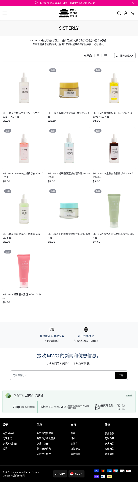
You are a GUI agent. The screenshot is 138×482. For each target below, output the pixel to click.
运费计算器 (42, 443)
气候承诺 (7, 438)
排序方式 (125, 55)
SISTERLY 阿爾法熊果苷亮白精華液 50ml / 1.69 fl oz (21, 114)
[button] (5, 13)
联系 (5, 448)
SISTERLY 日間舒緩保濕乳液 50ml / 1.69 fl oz (69, 235)
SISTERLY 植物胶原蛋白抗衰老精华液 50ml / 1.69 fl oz (112, 114)
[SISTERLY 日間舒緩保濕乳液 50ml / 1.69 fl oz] (69, 209)
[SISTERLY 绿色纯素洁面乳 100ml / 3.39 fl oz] (114, 209)
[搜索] (119, 13)
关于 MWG (8, 433)
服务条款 (109, 433)
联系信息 (109, 453)
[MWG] (68, 13)
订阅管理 (75, 448)
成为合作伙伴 (44, 453)
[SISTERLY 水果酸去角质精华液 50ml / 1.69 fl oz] (114, 148)
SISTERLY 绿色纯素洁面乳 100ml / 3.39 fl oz (113, 235)
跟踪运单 (75, 453)
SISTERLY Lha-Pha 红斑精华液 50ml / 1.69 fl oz (23, 175)
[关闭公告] (132, 3)
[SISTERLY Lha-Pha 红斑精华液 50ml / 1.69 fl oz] (24, 148)
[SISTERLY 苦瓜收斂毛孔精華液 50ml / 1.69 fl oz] (24, 209)
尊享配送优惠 (44, 448)
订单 (73, 438)
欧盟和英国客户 (45, 433)
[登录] (126, 13)
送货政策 (109, 443)
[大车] (132, 13)
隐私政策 (109, 438)
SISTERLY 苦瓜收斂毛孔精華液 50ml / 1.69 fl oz (23, 235)
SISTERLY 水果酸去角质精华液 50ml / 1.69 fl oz (113, 175)
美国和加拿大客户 (46, 438)
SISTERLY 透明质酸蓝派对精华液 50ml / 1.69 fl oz (69, 175)
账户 (73, 433)
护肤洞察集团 (10, 443)
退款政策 (109, 448)
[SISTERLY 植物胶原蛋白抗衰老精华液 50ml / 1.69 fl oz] (114, 88)
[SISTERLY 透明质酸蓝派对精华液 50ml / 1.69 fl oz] (69, 148)
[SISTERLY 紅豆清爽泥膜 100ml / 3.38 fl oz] (24, 269)
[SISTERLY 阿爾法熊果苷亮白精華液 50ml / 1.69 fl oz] (24, 88)
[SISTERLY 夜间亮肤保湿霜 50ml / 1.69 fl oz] (69, 88)
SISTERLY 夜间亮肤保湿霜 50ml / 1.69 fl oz (68, 114)
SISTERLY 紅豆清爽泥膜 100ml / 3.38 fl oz (23, 296)
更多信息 (129, 396)
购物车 (74, 443)
